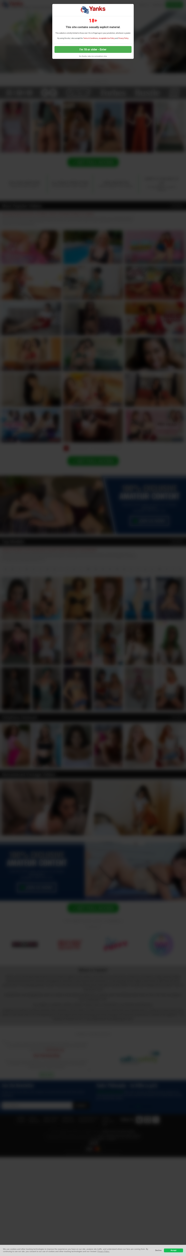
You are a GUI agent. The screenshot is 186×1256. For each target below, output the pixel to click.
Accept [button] (173, 1250)
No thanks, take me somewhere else (93, 56)
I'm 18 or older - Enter (93, 49)
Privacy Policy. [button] (103, 1251)
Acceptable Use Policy (107, 38)
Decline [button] (158, 1250)
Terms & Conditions (90, 38)
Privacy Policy (123, 38)
